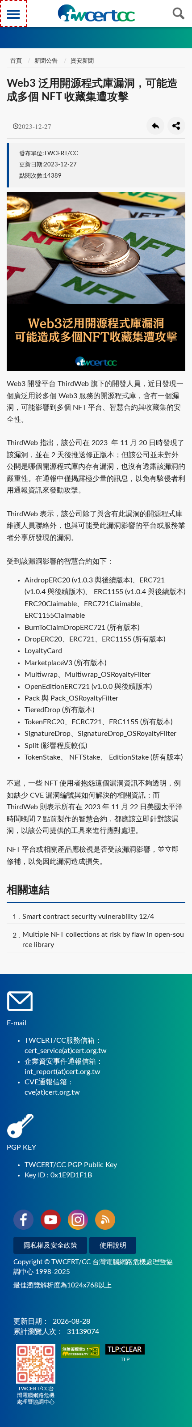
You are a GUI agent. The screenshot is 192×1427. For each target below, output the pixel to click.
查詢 (178, 13)
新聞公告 (46, 61)
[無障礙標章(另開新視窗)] (80, 1352)
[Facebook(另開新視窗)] (23, 1221)
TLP (125, 1359)
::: (8, 8)
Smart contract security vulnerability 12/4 (88, 916)
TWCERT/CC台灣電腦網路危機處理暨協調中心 (35, 1395)
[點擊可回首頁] (96, 13)
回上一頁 (155, 126)
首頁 (15, 61)
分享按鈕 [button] (176, 126)
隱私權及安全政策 (50, 1245)
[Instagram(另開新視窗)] (78, 1221)
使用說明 (113, 1245)
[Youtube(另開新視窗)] (51, 1221)
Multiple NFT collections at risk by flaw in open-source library (103, 939)
